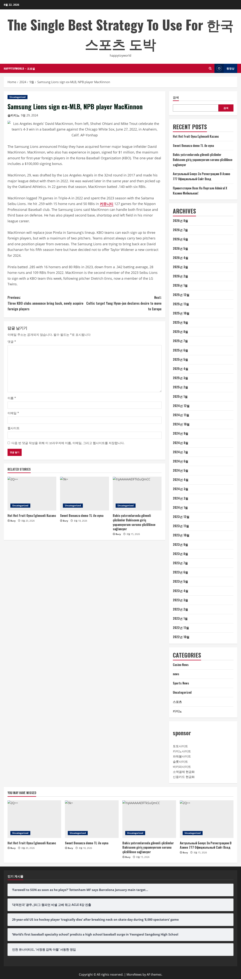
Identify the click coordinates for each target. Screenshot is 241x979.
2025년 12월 (181, 294)
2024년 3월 (180, 489)
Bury (13, 520)
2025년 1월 (180, 396)
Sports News (181, 683)
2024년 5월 (180, 470)
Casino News (181, 664)
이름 (12, 398)
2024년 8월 (180, 443)
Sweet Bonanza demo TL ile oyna (81, 515)
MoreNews (134, 974)
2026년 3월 (180, 267)
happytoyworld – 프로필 (19, 68)
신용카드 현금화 (184, 777)
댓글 (12, 341)
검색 (176, 97)
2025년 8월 (180, 331)
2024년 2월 (180, 498)
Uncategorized (17, 97)
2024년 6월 (180, 461)
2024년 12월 (181, 405)
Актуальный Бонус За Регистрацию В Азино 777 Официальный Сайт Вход (206, 845)
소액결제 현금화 (184, 772)
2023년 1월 (180, 618)
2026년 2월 (180, 276)
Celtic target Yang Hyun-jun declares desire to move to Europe (124, 303)
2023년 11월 (181, 526)
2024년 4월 (180, 479)
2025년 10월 (181, 313)
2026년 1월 (180, 285)
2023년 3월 (180, 600)
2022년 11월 (181, 627)
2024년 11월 (181, 415)
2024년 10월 (181, 424)
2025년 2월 (180, 387)
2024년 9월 (180, 433)
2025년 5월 (180, 359)
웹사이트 (14, 428)
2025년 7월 (180, 341)
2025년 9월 (180, 322)
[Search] (210, 68)
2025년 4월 (180, 368)
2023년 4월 (180, 591)
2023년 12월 (181, 516)
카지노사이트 (182, 751)
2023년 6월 (180, 572)
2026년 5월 (180, 248)
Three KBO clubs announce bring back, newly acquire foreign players (45, 303)
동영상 (230, 68)
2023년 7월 (180, 563)
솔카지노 (14, 115)
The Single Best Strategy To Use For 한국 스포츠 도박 (121, 33)
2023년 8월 (180, 553)
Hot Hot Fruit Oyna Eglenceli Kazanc (32, 515)
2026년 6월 (180, 239)
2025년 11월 (181, 304)
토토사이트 (180, 746)
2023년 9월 (180, 544)
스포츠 (177, 701)
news (176, 674)
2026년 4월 (180, 257)
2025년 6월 (180, 350)
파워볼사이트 (182, 756)
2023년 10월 (181, 535)
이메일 (13, 413)
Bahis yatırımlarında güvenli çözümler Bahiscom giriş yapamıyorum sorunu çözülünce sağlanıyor (134, 522)
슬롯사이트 (180, 762)
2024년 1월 (180, 507)
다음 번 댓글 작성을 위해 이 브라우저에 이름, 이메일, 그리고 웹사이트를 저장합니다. (67, 443)
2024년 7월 (180, 452)
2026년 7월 (180, 230)
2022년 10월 (181, 637)
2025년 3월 (180, 378)
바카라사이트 (182, 767)
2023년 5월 (180, 581)
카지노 (177, 711)
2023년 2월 (180, 609)
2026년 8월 (180, 220)
